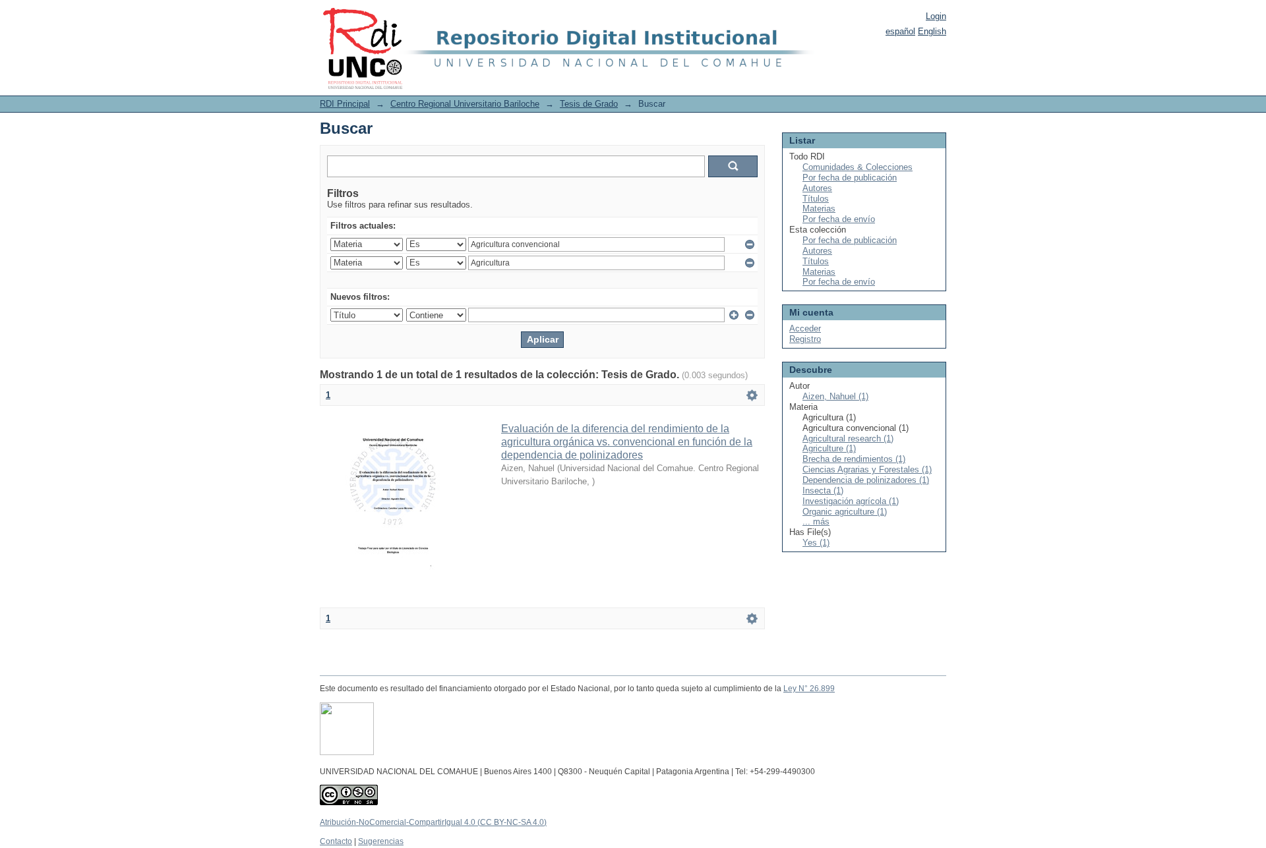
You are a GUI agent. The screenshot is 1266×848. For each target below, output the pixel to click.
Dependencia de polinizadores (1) (865, 480)
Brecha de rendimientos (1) (853, 459)
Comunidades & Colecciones (857, 167)
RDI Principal (345, 104)
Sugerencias (381, 841)
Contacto (336, 841)
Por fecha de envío (838, 219)
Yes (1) (815, 543)
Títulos (815, 199)
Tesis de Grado (589, 104)
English (932, 31)
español (900, 31)
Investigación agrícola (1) (850, 501)
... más (815, 521)
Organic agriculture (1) (844, 512)
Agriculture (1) (829, 448)
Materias (818, 208)
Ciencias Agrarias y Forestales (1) (867, 469)
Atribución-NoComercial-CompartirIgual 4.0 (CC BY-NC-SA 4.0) (433, 822)
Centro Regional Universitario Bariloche (464, 104)
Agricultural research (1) (847, 438)
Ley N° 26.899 (809, 688)
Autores (817, 188)
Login (936, 16)
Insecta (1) (822, 490)
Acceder (805, 328)
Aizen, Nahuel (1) (835, 396)
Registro (805, 339)
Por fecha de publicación (849, 178)
